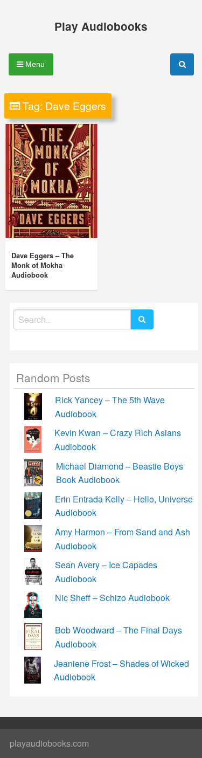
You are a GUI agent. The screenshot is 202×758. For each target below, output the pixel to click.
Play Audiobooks (101, 26)
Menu (34, 64)
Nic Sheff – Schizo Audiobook (112, 597)
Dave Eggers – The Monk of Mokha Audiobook (42, 265)
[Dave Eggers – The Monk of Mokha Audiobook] (51, 181)
